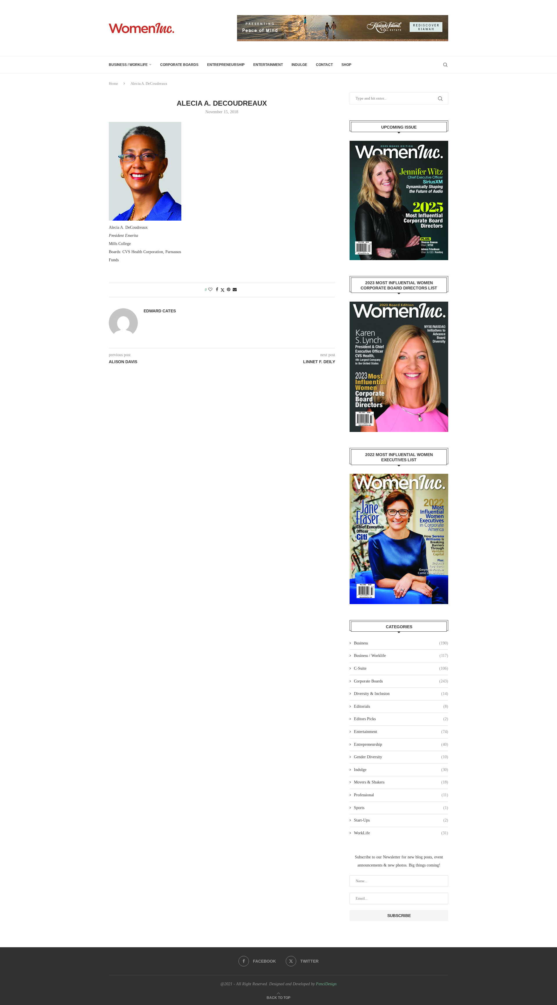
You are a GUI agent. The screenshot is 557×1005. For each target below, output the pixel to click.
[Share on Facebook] (217, 289)
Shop (346, 65)
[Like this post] (210, 289)
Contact (324, 65)
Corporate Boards (179, 65)
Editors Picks (401, 719)
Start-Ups (401, 820)
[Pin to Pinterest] (228, 289)
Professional (401, 795)
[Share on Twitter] (222, 290)
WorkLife (401, 833)
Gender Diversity (401, 757)
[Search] (445, 64)
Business (401, 643)
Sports (401, 808)
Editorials (401, 706)
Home (113, 83)
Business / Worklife (128, 65)
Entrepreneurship (226, 65)
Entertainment (268, 65)
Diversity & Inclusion (401, 693)
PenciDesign (326, 984)
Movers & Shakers (401, 782)
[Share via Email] (235, 289)
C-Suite (401, 668)
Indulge (299, 65)
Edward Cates (160, 311)
